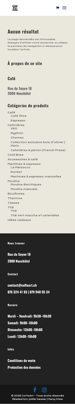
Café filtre (19, 116)
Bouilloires (16, 193)
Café (11, 112)
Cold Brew (16, 154)
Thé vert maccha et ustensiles (35, 215)
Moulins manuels (24, 189)
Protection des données (24, 367)
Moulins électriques (26, 184)
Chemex (17, 137)
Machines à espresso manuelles (36, 176)
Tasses (13, 202)
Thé (11, 207)
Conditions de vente (21, 360)
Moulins (14, 181)
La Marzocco (20, 167)
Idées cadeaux (19, 220)
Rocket (16, 172)
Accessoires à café (23, 159)
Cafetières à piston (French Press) (38, 150)
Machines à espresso (24, 164)
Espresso (18, 120)
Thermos (15, 198)
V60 (14, 128)
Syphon (17, 133)
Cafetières (16, 125)
